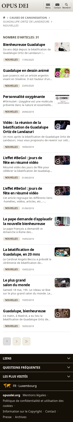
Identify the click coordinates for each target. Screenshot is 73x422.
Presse (7, 417)
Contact (50, 411)
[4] (26, 341)
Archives (20, 417)
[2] (17, 341)
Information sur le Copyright (22, 411)
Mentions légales (34, 395)
